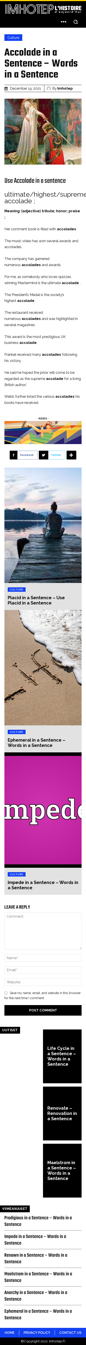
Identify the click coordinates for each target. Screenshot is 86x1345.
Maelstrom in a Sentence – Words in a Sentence (61, 1170)
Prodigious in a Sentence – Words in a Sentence (38, 1221)
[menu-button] (63, 21)
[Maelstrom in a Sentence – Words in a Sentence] (23, 1171)
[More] (71, 455)
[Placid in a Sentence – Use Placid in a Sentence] (43, 525)
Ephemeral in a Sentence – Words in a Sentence (36, 742)
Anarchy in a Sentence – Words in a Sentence (35, 1296)
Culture (13, 38)
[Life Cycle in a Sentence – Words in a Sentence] (23, 1056)
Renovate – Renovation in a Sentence (62, 1113)
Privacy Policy (37, 1333)
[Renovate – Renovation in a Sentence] (23, 1113)
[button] (75, 22)
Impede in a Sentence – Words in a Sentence (35, 1240)
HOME (10, 1333)
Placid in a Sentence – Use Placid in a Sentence (36, 600)
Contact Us (70, 1333)
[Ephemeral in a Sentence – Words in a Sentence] (43, 667)
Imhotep (65, 88)
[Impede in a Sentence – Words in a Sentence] (43, 810)
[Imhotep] (49, 88)
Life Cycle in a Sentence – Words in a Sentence (61, 1056)
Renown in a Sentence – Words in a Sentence (35, 1258)
